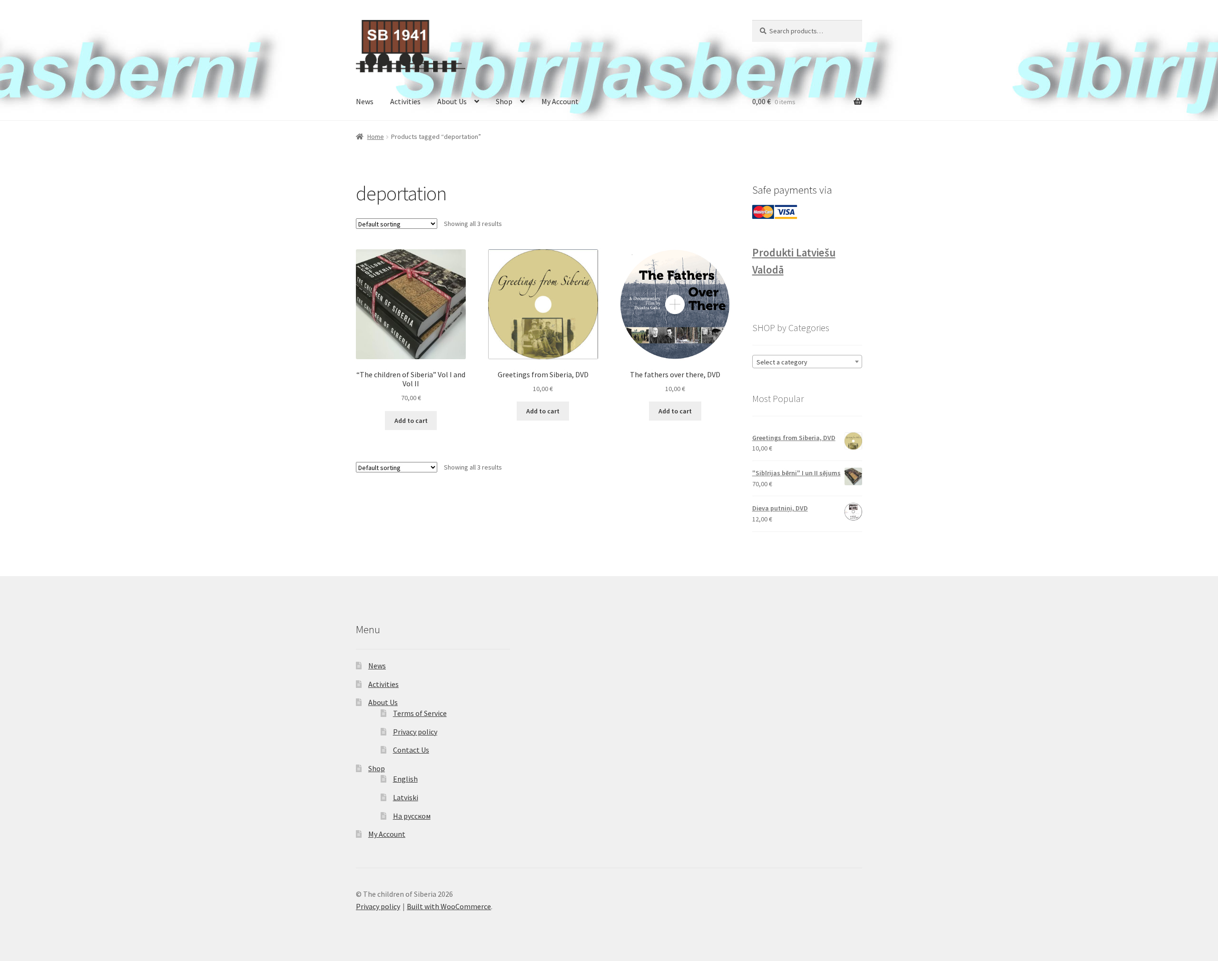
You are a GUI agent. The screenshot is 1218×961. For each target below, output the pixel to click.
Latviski (405, 797)
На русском (412, 816)
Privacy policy (415, 731)
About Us (452, 101)
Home (375, 136)
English (405, 779)
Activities (405, 101)
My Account (560, 101)
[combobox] (807, 361)
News (364, 101)
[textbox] (807, 362)
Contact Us (411, 750)
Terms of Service (420, 713)
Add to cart (411, 420)
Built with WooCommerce (449, 906)
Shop (504, 101)
